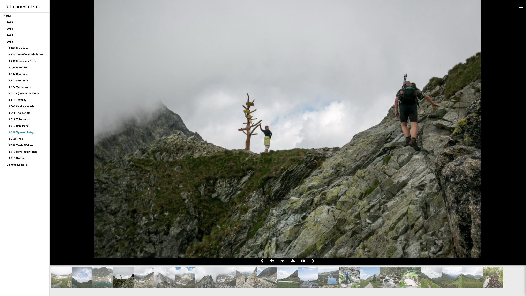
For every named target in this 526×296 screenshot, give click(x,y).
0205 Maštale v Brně (22, 61)
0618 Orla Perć (19, 126)
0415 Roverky (17, 100)
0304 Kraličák (18, 74)
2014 (10, 28)
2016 (10, 41)
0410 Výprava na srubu (24, 93)
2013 (10, 22)
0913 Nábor (16, 158)
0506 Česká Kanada (22, 106)
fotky (7, 15)
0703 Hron (16, 139)
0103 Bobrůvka (19, 48)
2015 (10, 35)
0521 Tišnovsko (19, 119)
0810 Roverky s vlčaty (23, 152)
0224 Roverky (18, 67)
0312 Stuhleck (18, 80)
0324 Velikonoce (20, 87)
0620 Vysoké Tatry (21, 132)
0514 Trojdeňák (19, 113)
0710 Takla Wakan (21, 145)
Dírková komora (17, 164)
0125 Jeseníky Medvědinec (26, 54)
